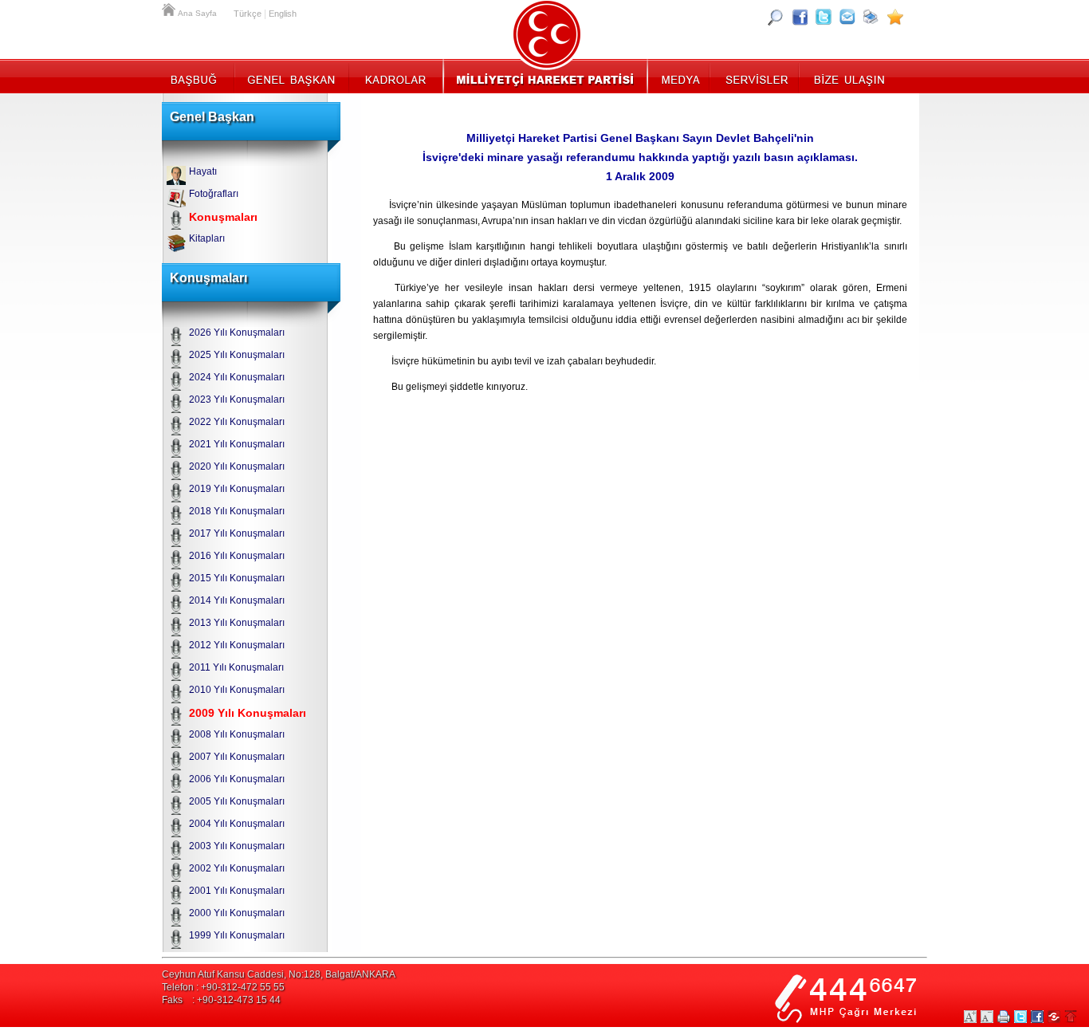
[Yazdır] (871, 17)
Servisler (755, 75)
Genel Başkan (291, 75)
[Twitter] (823, 17)
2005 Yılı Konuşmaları (237, 801)
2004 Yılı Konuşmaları (237, 823)
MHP (545, 75)
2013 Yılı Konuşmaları (237, 622)
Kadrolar (395, 75)
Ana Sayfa (170, 8)
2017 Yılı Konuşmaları (237, 533)
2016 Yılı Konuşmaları (237, 555)
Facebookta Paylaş (1037, 1016)
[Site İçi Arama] (776, 17)
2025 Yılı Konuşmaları (237, 354)
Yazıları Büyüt (970, 1016)
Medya (679, 75)
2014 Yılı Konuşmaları (237, 600)
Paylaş (1054, 1016)
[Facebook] (800, 17)
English (283, 13)
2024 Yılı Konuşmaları (237, 377)
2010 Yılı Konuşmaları (237, 689)
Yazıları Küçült (987, 1016)
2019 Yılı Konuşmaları (237, 488)
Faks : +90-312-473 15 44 (221, 999)
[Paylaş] (847, 17)
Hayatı (203, 171)
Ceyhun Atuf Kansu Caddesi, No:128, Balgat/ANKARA (278, 974)
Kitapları (207, 238)
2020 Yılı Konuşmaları (237, 466)
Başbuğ (198, 75)
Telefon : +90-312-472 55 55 (223, 987)
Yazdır (1003, 1016)
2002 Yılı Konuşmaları (237, 868)
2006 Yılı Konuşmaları (237, 779)
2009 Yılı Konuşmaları (247, 712)
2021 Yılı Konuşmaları (237, 444)
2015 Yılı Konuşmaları (237, 578)
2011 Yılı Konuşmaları (236, 667)
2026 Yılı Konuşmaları (237, 332)
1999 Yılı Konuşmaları (237, 935)
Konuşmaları (223, 217)
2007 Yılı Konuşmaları (237, 756)
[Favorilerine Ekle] (895, 17)
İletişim (847, 75)
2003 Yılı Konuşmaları (237, 846)
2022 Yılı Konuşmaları (237, 421)
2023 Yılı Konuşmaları (237, 399)
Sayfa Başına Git (1070, 1016)
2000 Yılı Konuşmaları (237, 913)
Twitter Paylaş (1020, 1016)
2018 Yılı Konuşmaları (237, 511)
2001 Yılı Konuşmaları (237, 890)
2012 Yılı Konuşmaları (237, 645)
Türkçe (247, 13)
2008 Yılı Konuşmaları (237, 734)
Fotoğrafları (213, 193)
